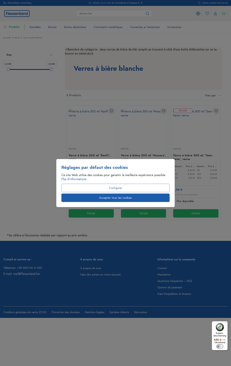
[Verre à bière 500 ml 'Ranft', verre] (91, 126)
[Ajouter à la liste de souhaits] (111, 111)
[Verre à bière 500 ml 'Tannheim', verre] (195, 126)
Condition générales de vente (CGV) (25, 312)
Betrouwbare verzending (19, 3)
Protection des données (66, 312)
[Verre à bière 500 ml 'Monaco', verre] (143, 126)
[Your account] (215, 13)
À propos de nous (90, 268)
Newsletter (164, 275)
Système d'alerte (119, 312)
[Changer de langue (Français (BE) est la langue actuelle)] (198, 13)
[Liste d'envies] (207, 13)
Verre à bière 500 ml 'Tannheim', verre (193, 157)
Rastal (73, 149)
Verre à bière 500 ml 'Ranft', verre (90, 157)
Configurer (115, 188)
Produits (14, 27)
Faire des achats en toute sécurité (100, 275)
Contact (162, 268)
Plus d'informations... (75, 179)
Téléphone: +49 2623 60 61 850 (22, 268)
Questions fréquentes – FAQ (174, 281)
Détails (91, 213)
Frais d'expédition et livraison (174, 294)
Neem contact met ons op (215, 3)
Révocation (140, 312)
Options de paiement (169, 287)
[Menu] (226, 323)
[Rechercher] (147, 13)
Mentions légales (95, 312)
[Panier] (224, 13)
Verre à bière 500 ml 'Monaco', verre (143, 157)
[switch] (219, 346)
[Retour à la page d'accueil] (16, 13)
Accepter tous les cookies (115, 198)
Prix (9, 55)
